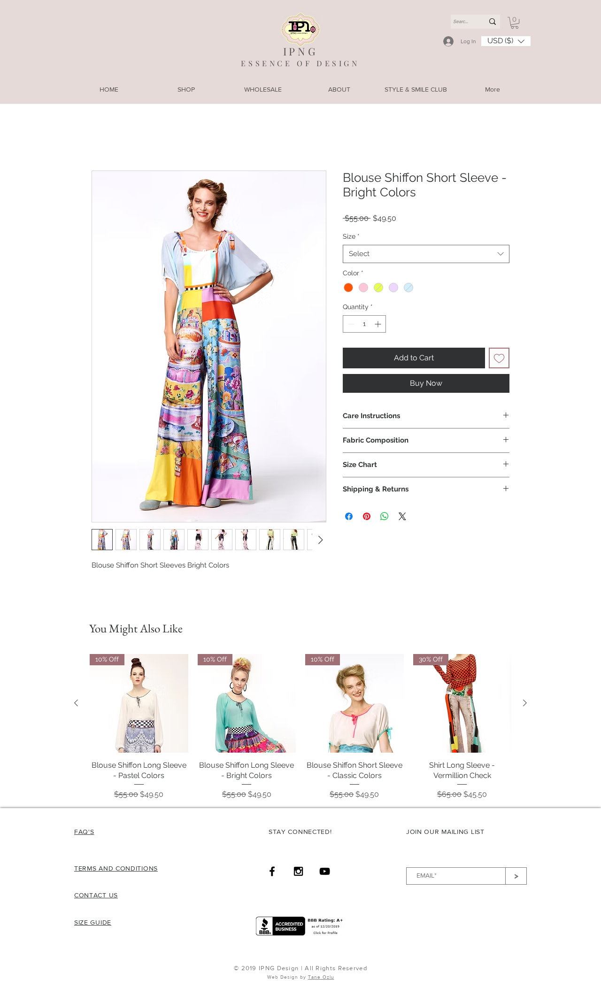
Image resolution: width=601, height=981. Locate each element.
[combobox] (426, 255)
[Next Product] (525, 703)
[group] (300, 727)
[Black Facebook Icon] (272, 872)
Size (351, 237)
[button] (515, 23)
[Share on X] (402, 517)
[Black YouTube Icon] (324, 872)
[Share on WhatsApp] (384, 517)
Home (102, 137)
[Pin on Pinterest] (366, 517)
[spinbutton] (364, 325)
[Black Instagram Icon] (298, 872)
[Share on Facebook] (348, 517)
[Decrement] (350, 325)
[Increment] (379, 325)
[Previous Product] (76, 703)
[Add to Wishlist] (499, 359)
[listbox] (506, 41)
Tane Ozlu (321, 978)
